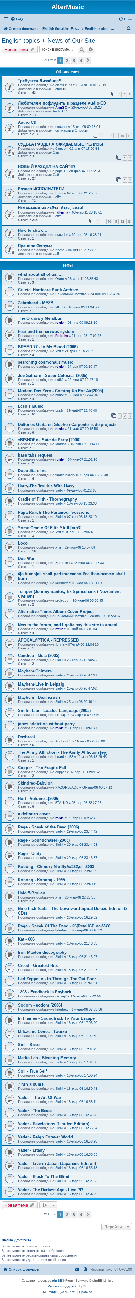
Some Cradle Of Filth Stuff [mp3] (49, 527)
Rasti (59, 193)
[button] (88, 60)
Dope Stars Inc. (33, 470)
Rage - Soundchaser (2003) (44, 840)
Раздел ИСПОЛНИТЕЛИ (41, 189)
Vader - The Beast (35, 1110)
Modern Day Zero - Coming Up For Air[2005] (60, 390)
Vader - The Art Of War (39, 1097)
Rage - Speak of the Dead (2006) (48, 827)
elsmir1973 (63, 85)
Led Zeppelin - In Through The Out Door (57, 978)
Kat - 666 (26, 939)
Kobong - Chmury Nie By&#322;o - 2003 (56, 866)
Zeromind (62, 563)
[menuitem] (16, 19)
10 (122, 136)
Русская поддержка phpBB (68, 1286)
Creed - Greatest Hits (38, 965)
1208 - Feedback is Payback (44, 992)
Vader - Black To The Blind (43, 1176)
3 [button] (74, 60)
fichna (59, 644)
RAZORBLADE (66, 787)
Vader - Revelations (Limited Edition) (53, 1123)
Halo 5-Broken (31, 893)
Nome (59, 250)
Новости (59, 89)
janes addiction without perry (46, 723)
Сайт (57, 152)
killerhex (61, 583)
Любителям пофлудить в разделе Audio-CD (62, 103)
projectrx (62, 600)
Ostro (59, 278)
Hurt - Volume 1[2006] (38, 798)
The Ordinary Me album (41, 318)
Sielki (59, 490)
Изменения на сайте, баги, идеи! (50, 208)
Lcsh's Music (30, 406)
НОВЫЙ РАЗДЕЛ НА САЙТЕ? (47, 166)
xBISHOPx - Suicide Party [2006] (49, 439)
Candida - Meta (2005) (38, 655)
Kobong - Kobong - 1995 (41, 879)
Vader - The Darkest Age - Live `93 (50, 1189)
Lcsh (59, 410)
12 (122, 222)
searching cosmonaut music (45, 362)
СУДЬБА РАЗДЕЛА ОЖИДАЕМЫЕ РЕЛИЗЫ (60, 144)
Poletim (61, 336)
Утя (58, 351)
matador (61, 234)
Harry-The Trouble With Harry (46, 486)
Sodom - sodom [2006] (40, 1005)
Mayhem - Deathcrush (39, 697)
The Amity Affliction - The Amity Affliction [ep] (62, 752)
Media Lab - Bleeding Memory (47, 1058)
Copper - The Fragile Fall (42, 767)
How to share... (32, 230)
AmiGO (61, 107)
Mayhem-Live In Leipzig (41, 684)
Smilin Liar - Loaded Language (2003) (54, 710)
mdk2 (59, 380)
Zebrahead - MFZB (35, 303)
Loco (23, 543)
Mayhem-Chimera (35, 671)
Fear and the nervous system (46, 331)
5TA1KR (61, 803)
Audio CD (60, 111)
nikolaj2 (61, 715)
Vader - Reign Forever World (45, 1137)
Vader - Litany (31, 1150)
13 (129, 222)
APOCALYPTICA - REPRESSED (48, 640)
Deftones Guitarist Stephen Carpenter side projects (67, 424)
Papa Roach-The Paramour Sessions (53, 512)
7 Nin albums (31, 1084)
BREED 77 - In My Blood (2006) (48, 347)
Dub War (26, 558)
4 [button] (81, 60)
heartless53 (64, 756)
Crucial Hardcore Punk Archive (48, 289)
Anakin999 (63, 741)
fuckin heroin (65, 475)
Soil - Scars (29, 1044)
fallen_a (61, 212)
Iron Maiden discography (42, 952)
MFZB (60, 307)
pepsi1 (60, 171)
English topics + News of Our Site (48, 40)
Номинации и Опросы (70, 130)
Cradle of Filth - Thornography (47, 499)
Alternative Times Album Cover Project (56, 611)
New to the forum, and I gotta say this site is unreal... (69, 624)
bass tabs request (35, 455)
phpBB (57, 1280)
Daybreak (27, 737)
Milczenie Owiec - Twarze (42, 1031)
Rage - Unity (29, 853)
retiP (59, 629)
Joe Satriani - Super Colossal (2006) (52, 375)
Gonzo (60, 148)
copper (60, 772)
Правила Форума (35, 245)
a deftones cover (34, 814)
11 (129, 136)
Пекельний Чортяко (70, 294)
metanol (61, 126)
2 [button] (67, 60)
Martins (61, 444)
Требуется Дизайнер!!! (40, 81)
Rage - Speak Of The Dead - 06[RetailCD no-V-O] (64, 926)
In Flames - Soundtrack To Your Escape (56, 1018)
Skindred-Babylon (35, 783)
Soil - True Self (32, 1071)
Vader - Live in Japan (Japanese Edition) (57, 1163)
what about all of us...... (41, 274)
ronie (59, 322)
